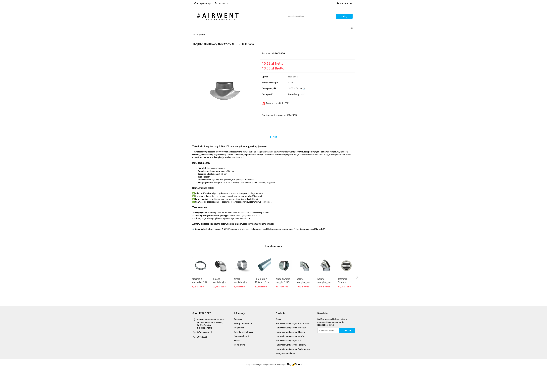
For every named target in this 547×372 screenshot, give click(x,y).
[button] (239, 313)
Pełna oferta (239, 345)
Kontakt (237, 340)
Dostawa (238, 319)
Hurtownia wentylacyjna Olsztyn (290, 332)
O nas (278, 319)
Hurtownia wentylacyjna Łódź (289, 340)
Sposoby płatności (242, 336)
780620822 (202, 337)
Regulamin (239, 328)
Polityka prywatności (243, 332)
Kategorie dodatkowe (285, 353)
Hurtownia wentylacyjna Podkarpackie (293, 349)
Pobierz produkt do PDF (277, 103)
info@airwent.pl (204, 332)
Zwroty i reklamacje (243, 323)
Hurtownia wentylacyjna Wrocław (291, 328)
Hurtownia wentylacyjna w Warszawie (293, 323)
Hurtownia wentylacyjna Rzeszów (291, 345)
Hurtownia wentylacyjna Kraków (290, 336)
